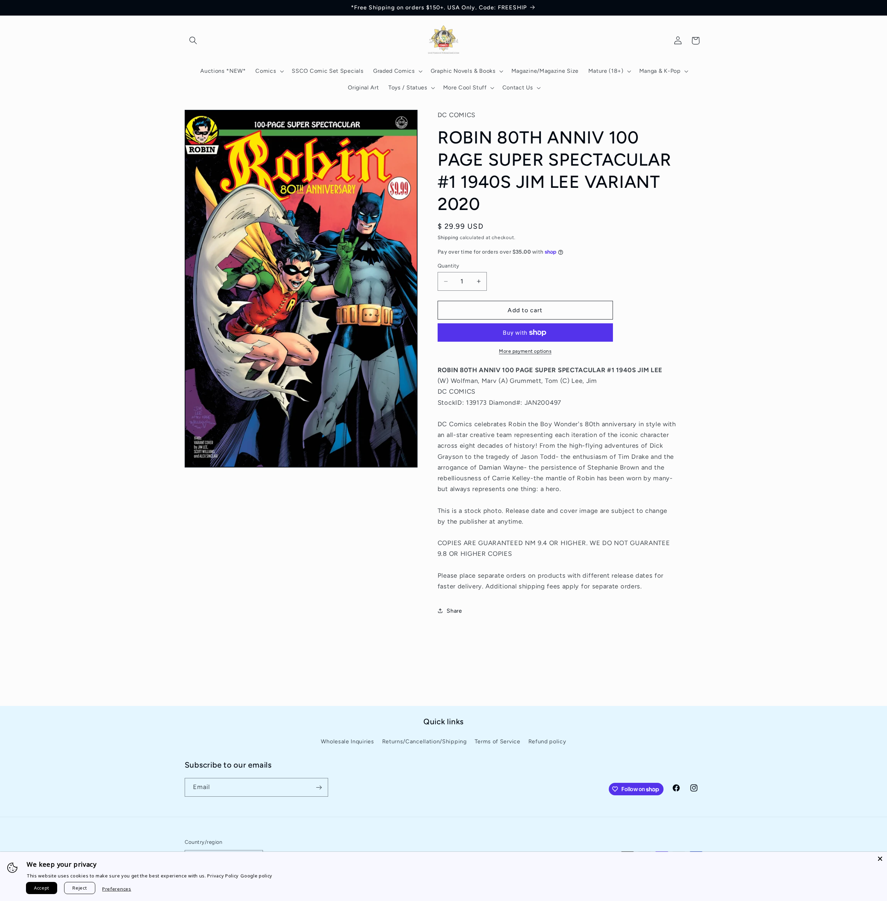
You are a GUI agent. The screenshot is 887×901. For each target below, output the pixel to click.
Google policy (256, 876)
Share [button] (454, 610)
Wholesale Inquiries (347, 741)
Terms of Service (497, 741)
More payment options (525, 351)
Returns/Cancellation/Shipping (424, 741)
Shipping (448, 237)
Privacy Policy (223, 876)
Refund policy (547, 741)
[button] (193, 41)
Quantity (448, 266)
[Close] (880, 858)
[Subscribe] (319, 787)
